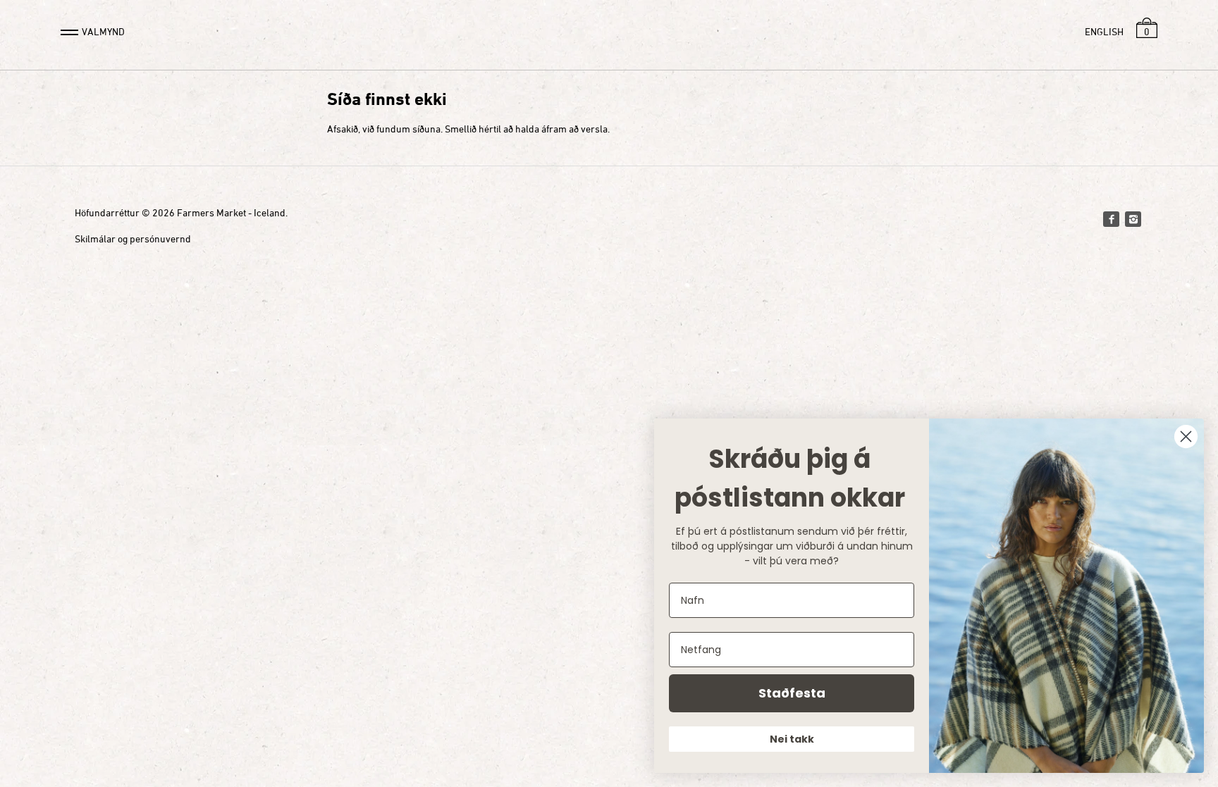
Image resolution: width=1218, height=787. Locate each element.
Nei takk (792, 739)
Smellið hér (469, 129)
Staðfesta (791, 693)
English (1104, 31)
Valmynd (103, 31)
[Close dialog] (1186, 436)
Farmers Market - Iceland (231, 212)
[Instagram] (1132, 219)
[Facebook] (1111, 219)
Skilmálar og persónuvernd (133, 238)
